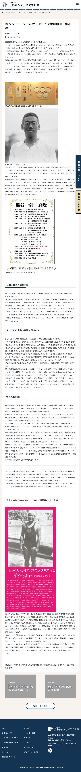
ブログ (26, 742)
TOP (4, 728)
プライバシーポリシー (32, 752)
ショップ (5, 752)
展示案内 (27, 728)
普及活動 (5, 747)
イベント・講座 (29, 733)
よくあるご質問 (29, 747)
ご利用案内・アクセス (10, 738)
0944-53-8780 (57, 744)
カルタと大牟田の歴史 (10, 742)
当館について (7, 733)
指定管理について (8, 757)
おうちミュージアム (14, 37)
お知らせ (27, 738)
